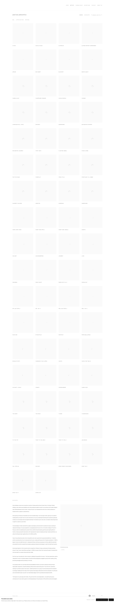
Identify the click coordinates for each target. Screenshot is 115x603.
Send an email (90, 596)
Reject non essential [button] (102, 599)
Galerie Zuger (18, 5)
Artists (72, 5)
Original (27, 19)
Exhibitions (87, 5)
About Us (99, 5)
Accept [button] (111, 599)
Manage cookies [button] (15, 595)
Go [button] (101, 595)
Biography (87, 14)
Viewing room (79, 5)
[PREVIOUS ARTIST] (91, 15)
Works (81, 14)
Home (67, 5)
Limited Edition (20, 19)
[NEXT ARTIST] (101, 15)
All (13, 19)
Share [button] (63, 549)
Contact (94, 5)
